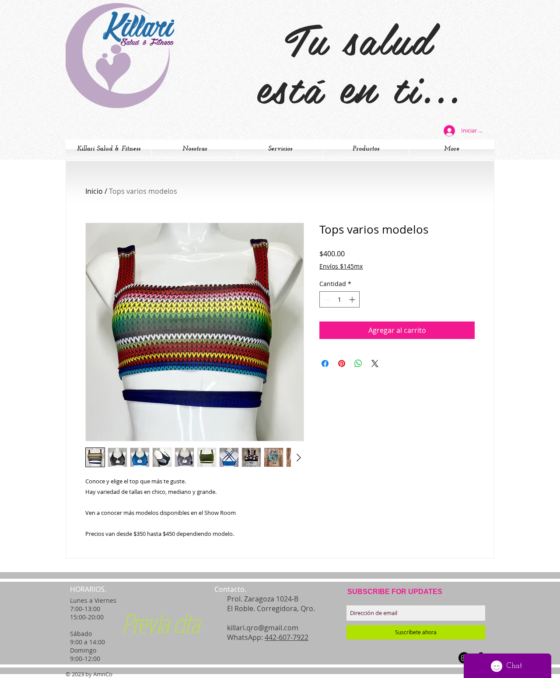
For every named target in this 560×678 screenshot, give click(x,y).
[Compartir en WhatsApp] (358, 363)
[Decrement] (326, 299)
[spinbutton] (339, 299)
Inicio (94, 191)
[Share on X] (375, 363)
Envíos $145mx (341, 266)
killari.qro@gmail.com (262, 628)
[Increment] (352, 299)
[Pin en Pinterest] (341, 363)
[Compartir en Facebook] (325, 363)
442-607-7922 (286, 637)
